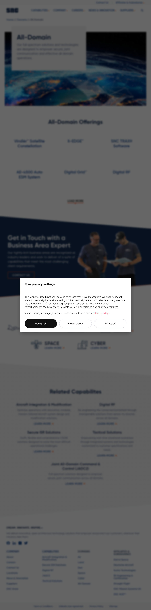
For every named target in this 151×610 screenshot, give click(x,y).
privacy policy (100, 313)
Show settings (75, 323)
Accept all (40, 323)
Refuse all (110, 323)
